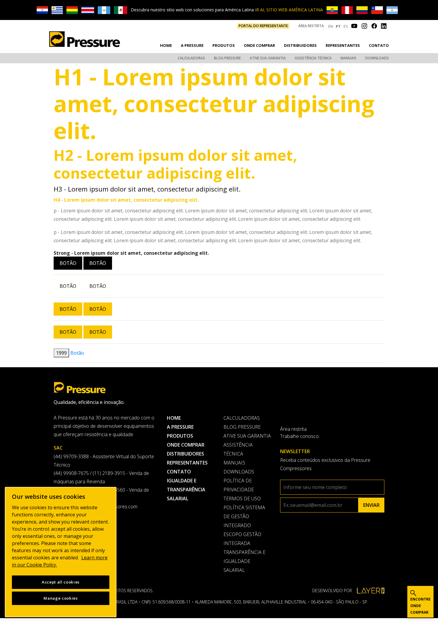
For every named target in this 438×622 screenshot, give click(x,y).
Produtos (223, 45)
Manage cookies (60, 598)
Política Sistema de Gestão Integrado (244, 516)
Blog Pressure (227, 58)
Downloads (377, 58)
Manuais (348, 58)
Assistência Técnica (313, 58)
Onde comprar (259, 45)
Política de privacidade (238, 485)
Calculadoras (191, 58)
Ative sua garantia (268, 58)
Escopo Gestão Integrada (242, 539)
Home (166, 45)
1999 (61, 353)
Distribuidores (300, 45)
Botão (68, 263)
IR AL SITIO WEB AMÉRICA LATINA (289, 10)
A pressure (192, 45)
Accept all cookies (61, 582)
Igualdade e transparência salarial (186, 489)
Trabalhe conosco (299, 436)
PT (338, 26)
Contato (379, 45)
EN (330, 26)
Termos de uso (242, 498)
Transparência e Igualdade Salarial (244, 561)
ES (346, 26)
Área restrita (311, 25)
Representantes (343, 45)
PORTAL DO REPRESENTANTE (263, 25)
